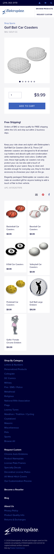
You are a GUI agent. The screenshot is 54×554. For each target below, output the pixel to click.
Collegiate (9, 373)
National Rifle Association (17, 400)
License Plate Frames (15, 463)
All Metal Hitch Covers (15, 476)
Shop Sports (9, 23)
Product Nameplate (14, 458)
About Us (9, 506)
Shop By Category (13, 360)
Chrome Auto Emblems (16, 454)
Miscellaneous (11, 427)
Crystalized (10, 418)
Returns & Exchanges (15, 519)
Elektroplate (13, 11)
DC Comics (10, 378)
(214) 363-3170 (10, 3)
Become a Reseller (14, 489)
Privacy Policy (11, 510)
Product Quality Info (14, 515)
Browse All (9, 441)
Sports (7, 436)
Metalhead (9, 391)
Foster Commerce (17, 548)
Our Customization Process (18, 481)
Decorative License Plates (17, 472)
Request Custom (44, 14)
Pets (6, 432)
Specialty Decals (12, 467)
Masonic (8, 423)
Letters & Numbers (13, 364)
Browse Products (44, 9)
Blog (6, 498)
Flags (7, 405)
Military (8, 382)
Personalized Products (15, 369)
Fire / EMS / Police (13, 387)
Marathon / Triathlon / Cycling (19, 414)
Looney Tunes (11, 409)
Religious (9, 396)
